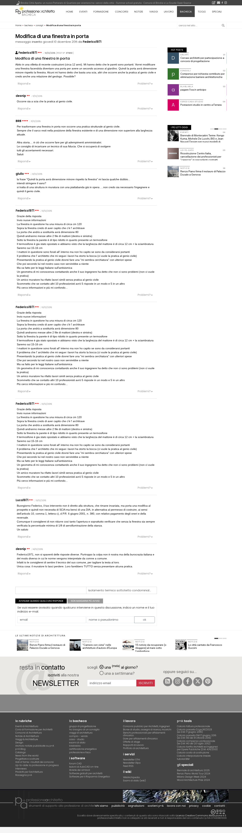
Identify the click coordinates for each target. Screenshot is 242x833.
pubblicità (118, 806)
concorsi (121, 11)
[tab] (212, 129)
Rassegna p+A (23, 775)
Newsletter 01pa (131, 762)
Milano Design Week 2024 (191, 776)
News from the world (26, 755)
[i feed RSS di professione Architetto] (167, 681)
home (69, 11)
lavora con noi (176, 806)
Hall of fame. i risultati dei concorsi (34, 762)
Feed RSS (128, 766)
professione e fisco (80, 752)
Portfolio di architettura (136, 748)
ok (144, 620)
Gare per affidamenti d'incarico (140, 738)
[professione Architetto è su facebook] (187, 681)
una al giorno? (121, 667)
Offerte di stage (131, 741)
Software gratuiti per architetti (85, 773)
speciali (217, 11)
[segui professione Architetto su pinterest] (207, 681)
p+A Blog (20, 749)
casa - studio (76, 739)
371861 (69, 52)
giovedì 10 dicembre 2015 (60, 42)
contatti (219, 806)
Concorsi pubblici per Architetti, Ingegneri (146, 726)
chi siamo (101, 806)
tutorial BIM (183, 759)
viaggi (153, 11)
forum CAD (75, 763)
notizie (138, 11)
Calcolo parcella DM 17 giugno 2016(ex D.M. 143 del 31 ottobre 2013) (196, 736)
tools (202, 11)
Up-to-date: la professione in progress (37, 765)
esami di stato (77, 742)
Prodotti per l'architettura (29, 771)
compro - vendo (78, 736)
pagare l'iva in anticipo (193, 89)
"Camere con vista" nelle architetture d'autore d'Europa (99, 646)
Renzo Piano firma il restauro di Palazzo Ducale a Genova (47, 646)
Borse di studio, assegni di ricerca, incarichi (147, 729)
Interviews (21, 768)
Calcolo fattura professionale (193, 726)
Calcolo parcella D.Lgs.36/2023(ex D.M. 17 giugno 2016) (194, 731)
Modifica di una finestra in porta (42, 58)
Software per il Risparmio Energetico (89, 776)
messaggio (23, 42)
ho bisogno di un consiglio (84, 729)
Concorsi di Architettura (28, 732)
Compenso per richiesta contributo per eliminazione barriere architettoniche (202, 75)
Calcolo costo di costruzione (193, 752)
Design (19, 742)
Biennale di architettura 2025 (193, 770)
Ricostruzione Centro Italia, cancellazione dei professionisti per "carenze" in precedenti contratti (200, 156)
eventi (83, 11)
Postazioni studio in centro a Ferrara (201, 104)
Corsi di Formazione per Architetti (34, 729)
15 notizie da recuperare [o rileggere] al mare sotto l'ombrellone (150, 648)
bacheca (29, 14)
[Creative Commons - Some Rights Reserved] (121, 812)
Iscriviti (146, 683)
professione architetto (35, 11)
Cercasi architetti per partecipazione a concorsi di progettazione (202, 59)
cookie (206, 806)
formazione (101, 11)
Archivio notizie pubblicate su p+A (34, 745)
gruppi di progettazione (82, 726)
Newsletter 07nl (131, 759)
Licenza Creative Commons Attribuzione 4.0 (201, 815)
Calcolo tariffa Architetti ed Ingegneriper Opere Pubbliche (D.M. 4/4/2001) (197, 748)
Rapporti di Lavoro (133, 745)
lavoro (169, 11)
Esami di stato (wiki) (134, 780)
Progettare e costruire (27, 758)
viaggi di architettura (80, 732)
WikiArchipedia (131, 777)
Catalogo (20, 752)
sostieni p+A (156, 806)
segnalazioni (136, 806)
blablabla (75, 745)
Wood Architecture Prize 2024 (193, 780)
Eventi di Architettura (26, 726)
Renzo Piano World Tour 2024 (193, 773)
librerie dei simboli (79, 770)
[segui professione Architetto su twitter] (197, 681)
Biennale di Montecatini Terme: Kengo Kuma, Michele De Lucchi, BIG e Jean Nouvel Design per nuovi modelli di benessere (202, 140)
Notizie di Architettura (27, 736)
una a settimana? (119, 673)
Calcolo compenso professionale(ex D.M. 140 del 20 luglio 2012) (196, 742)
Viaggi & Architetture (26, 739)
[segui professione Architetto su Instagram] (177, 681)
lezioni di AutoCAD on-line (84, 766)
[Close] (2, 831)
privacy (194, 806)
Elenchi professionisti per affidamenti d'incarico (144, 734)
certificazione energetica (83, 749)
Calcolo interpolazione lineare (194, 755)
